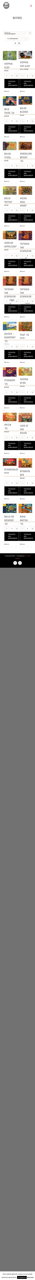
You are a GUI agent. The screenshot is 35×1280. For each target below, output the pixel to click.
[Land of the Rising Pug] (25, 417)
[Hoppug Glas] (10, 55)
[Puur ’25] (25, 326)
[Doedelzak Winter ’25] (25, 146)
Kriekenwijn (11, 469)
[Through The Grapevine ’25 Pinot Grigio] (10, 281)
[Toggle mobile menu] (31, 6)
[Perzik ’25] (10, 417)
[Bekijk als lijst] (19, 43)
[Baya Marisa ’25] (25, 508)
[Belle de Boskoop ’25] (10, 508)
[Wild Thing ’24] (10, 101)
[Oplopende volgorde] (30, 33)
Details (7, 91)
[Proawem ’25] (10, 372)
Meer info (30, 1277)
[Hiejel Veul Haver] (25, 190)
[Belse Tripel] (10, 146)
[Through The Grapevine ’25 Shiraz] (25, 235)
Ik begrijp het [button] (22, 1277)
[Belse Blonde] (25, 100)
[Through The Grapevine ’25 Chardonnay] (25, 281)
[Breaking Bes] (25, 463)
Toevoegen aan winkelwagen (12, 83)
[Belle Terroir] (10, 190)
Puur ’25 (24, 334)
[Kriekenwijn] (10, 462)
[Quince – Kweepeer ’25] (10, 326)
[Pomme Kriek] (25, 371)
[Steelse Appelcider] (10, 235)
